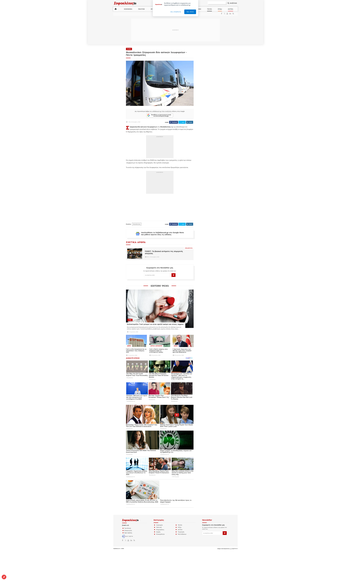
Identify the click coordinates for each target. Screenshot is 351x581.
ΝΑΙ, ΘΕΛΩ (190, 12)
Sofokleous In (125, 3)
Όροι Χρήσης (128, 533)
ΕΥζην (179, 527)
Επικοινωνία (128, 530)
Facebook (222, 13)
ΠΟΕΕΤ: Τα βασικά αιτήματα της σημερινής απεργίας (164, 252)
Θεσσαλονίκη (136, 224)
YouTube (227, 13)
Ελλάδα (129, 49)
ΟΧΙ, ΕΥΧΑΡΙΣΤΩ (175, 12)
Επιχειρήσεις (160, 529)
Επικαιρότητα (189, 248)
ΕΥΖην (220, 9)
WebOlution (234, 549)
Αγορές (158, 532)
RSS (233, 13)
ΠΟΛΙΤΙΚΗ (141, 9)
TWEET (183, 122)
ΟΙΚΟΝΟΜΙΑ (128, 9)
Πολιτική (159, 527)
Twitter (225, 13)
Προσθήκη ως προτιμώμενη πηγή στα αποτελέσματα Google (161, 115)
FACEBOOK (174, 122)
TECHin (209, 9)
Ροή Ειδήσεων (182, 534)
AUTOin (230, 9)
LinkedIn (230, 13)
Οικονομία (159, 525)
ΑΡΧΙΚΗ (115, 9)
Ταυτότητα (127, 528)
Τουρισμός (181, 532)
